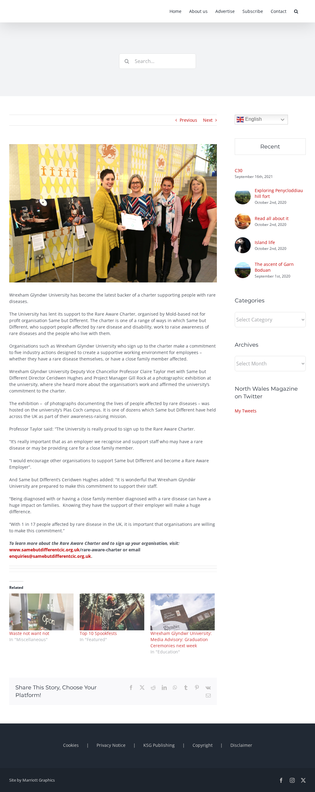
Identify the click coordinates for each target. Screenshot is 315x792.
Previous (188, 120)
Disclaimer (241, 745)
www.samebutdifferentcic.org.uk (44, 550)
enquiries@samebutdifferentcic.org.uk (50, 556)
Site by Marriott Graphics (32, 780)
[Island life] (243, 240)
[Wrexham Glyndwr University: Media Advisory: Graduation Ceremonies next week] (182, 611)
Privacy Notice (111, 745)
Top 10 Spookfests (98, 633)
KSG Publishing (159, 745)
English (253, 119)
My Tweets (246, 411)
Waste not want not (29, 633)
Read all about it (272, 218)
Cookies (71, 745)
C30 (238, 170)
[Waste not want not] (41, 611)
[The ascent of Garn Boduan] (243, 265)
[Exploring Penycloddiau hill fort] (243, 192)
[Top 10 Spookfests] (112, 611)
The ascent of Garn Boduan (274, 267)
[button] (296, 11)
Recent (270, 146)
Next (208, 120)
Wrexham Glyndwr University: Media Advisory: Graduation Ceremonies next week (181, 639)
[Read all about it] (243, 216)
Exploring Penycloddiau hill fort (279, 193)
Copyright (203, 745)
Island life (265, 242)
